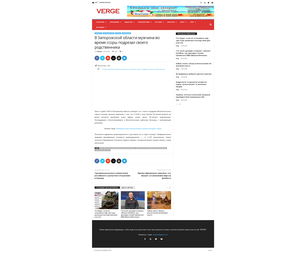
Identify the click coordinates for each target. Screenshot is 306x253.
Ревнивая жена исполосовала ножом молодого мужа (138, 129)
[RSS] (204, 3)
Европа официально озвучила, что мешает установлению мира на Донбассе (154, 175)
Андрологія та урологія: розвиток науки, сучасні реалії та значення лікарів (191, 84)
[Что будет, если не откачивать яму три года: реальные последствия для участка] (106, 200)
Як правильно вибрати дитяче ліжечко (194, 74)
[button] (210, 24)
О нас (210, 250)
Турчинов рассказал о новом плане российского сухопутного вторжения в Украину (112, 175)
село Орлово (99, 150)
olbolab (99, 51)
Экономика (114, 22)
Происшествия (144, 22)
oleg (177, 46)
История (158, 22)
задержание (115, 148)
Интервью (100, 27)
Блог (192, 22)
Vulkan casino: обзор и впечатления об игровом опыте (157, 213)
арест (102, 148)
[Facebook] (201, 3)
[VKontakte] (212, 3)
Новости (98, 33)
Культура (171, 22)
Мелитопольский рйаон (146, 148)
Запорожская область (128, 148)
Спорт (182, 22)
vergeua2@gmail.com (160, 235)
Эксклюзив (126, 33)
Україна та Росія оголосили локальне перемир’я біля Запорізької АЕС (193, 95)
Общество (128, 22)
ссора (108, 150)
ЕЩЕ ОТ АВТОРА (127, 187)
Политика (100, 22)
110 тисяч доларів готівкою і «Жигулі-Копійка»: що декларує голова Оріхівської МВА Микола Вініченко (132, 214)
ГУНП (107, 148)
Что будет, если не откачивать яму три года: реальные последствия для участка (106, 214)
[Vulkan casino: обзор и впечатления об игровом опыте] (159, 200)
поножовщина (161, 148)
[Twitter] (208, 3)
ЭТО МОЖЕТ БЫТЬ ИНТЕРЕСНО (107, 187)
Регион (118, 33)
